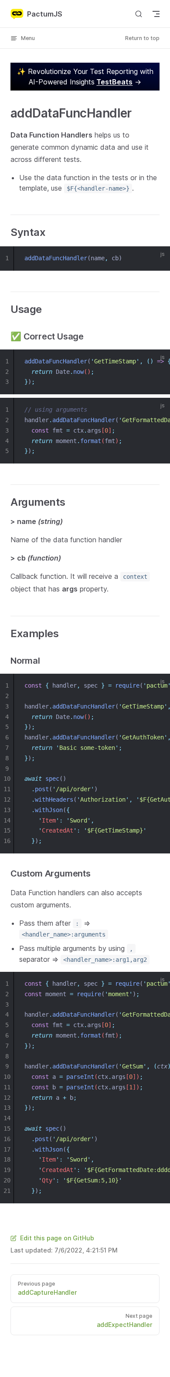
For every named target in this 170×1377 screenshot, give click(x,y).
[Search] (139, 14)
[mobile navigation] (156, 14)
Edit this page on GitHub (57, 1238)
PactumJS (44, 14)
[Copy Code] (158, 258)
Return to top (142, 38)
